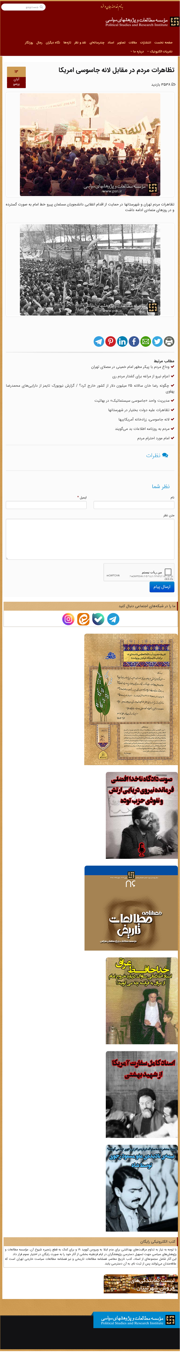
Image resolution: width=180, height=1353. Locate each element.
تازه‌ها (67, 42)
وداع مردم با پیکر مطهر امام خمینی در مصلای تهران (131, 367)
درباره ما (138, 51)
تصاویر (121, 42)
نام (172, 497)
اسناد (111, 42)
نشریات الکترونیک (161, 51)
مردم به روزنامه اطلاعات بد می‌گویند (143, 429)
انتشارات (145, 42)
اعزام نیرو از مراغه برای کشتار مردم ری (141, 376)
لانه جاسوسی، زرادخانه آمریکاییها (144, 419)
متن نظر (168, 515)
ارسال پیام (162, 586)
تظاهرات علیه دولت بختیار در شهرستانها (139, 410)
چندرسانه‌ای (96, 42)
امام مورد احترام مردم (154, 438)
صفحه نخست (163, 42)
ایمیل (82, 497)
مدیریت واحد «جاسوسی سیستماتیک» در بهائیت (132, 401)
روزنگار (29, 42)
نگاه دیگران (53, 42)
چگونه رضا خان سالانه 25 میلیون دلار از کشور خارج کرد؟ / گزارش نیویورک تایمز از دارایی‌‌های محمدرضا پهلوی (90, 388)
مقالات (133, 42)
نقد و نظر (80, 42)
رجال (39, 42)
